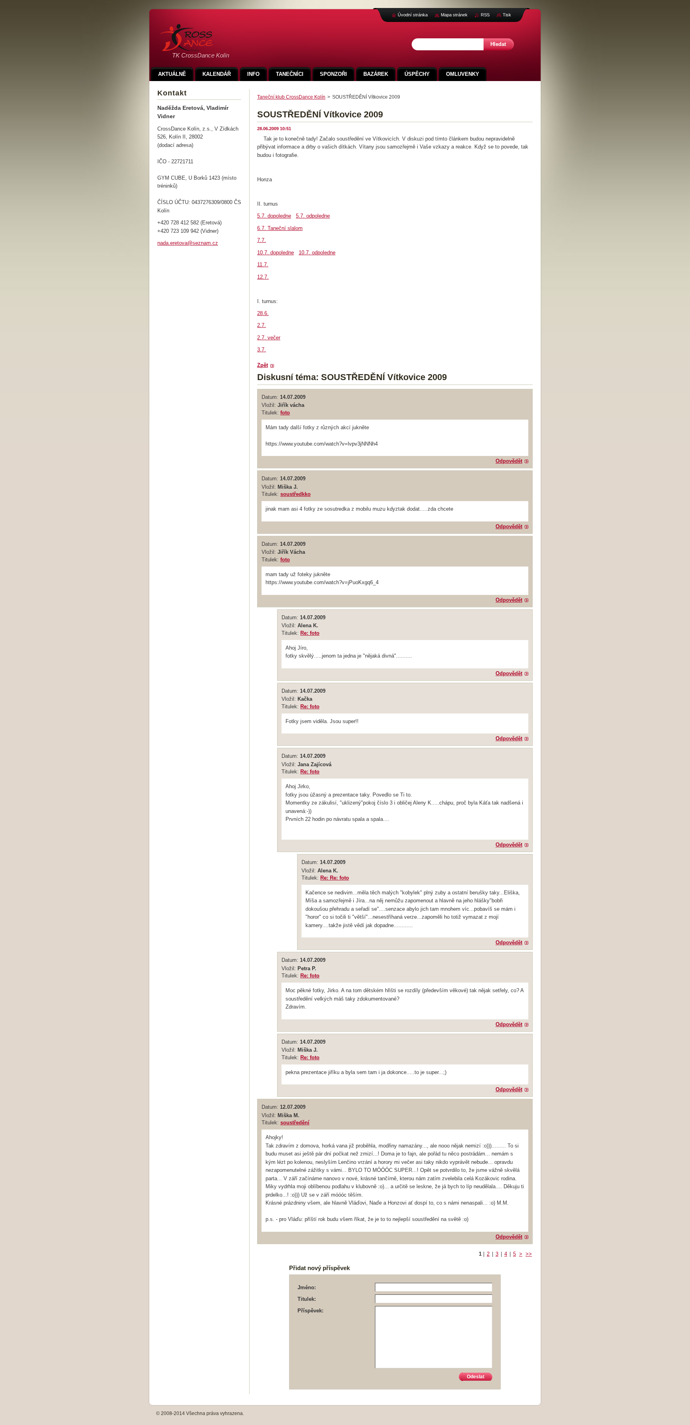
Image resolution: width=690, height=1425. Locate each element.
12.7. (263, 277)
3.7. (261, 350)
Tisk (507, 14)
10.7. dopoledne (275, 253)
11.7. (262, 265)
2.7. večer (268, 338)
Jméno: (306, 1287)
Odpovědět (509, 461)
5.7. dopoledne (274, 216)
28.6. (263, 313)
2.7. (261, 325)
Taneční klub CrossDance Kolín (291, 97)
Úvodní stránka (413, 14)
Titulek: (306, 1299)
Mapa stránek (454, 14)
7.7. (261, 240)
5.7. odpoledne (313, 216)
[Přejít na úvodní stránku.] (186, 47)
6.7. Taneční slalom (280, 228)
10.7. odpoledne (317, 253)
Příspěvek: (310, 1311)
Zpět (262, 365)
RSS (485, 14)
